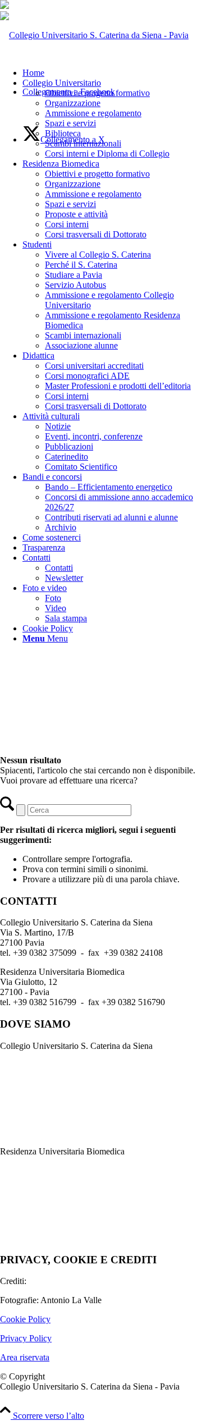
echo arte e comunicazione (75, 1281)
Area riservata (24, 1357)
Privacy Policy (26, 1338)
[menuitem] (112, 118)
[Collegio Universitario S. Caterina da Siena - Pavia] (94, 35)
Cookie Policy (25, 1319)
